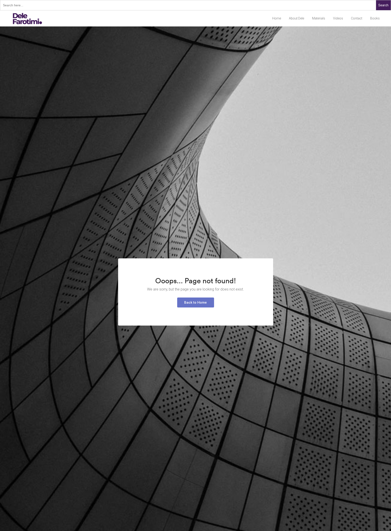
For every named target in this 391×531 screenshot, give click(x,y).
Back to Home (195, 302)
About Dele (296, 18)
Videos (338, 18)
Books (375, 18)
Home (276, 18)
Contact (356, 18)
